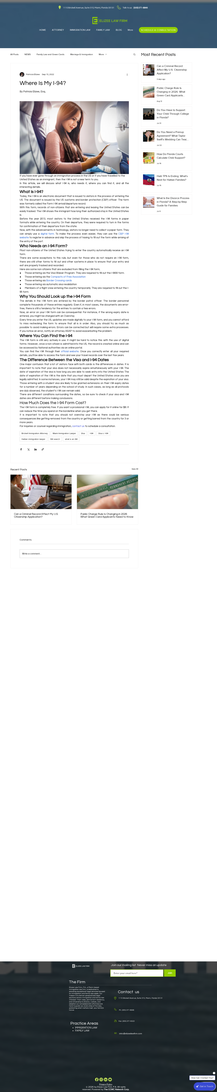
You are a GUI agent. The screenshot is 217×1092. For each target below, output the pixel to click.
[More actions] (127, 74)
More (101, 54)
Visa (83, 433)
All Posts (14, 54)
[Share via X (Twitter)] (28, 449)
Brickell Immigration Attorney (35, 433)
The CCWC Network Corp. (116, 1089)
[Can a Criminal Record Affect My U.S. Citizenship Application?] (41, 492)
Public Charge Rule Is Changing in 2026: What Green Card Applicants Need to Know (106, 515)
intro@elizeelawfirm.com (130, 1033)
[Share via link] (42, 449)
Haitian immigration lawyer (33, 439)
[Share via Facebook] (21, 449)
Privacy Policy (105, 1084)
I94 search (55, 439)
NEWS (28, 54)
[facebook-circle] (97, 1079)
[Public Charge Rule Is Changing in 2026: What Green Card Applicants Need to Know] (107, 492)
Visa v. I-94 (103, 433)
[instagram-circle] (101, 1079)
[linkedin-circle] (105, 1079)
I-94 (91, 433)
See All (135, 469)
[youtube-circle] (110, 1079)
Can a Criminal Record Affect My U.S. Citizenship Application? (36, 515)
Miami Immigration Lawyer (64, 433)
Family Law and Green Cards (50, 54)
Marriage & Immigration (81, 54)
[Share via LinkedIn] (35, 449)
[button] (134, 54)
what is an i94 (71, 439)
